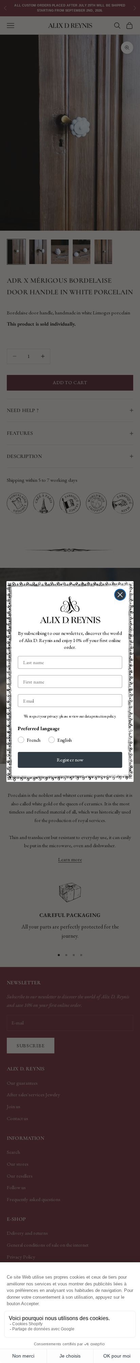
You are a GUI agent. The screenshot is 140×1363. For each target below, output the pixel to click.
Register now (70, 759)
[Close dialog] (120, 594)
